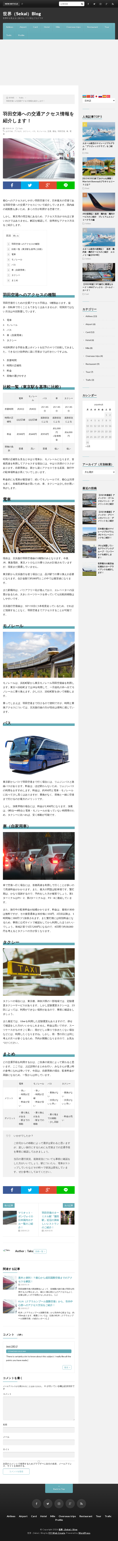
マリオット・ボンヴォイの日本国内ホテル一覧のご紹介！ (25, 1220)
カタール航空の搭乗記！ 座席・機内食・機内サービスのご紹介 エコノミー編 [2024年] (98, 252)
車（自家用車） (17, 270)
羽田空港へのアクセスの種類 (23, 244)
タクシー (26, 131)
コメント (7, 1394)
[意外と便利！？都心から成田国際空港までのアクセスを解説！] (10, 1283)
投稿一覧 (39, 1251)
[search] (82, 4)
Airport (23, 27)
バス (33, 131)
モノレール (41, 131)
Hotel (46, 27)
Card (35, 27)
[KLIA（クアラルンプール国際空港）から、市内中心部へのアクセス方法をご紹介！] (10, 1306)
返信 (66, 1367)
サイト (6, 1449)
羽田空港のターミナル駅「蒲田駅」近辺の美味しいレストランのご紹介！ (50, 1220)
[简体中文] (88, 96)
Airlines (9, 27)
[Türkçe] (108, 96)
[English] (92, 96)
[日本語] (96, 96)
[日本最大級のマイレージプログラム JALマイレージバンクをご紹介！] (89, 534)
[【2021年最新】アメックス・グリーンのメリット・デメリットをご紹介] (89, 517)
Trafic (9, 35)
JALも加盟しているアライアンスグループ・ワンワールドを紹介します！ (106, 551)
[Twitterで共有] (30, 185)
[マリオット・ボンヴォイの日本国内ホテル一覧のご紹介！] (10, 1218)
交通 (49, 131)
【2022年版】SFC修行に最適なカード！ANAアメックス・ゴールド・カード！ (99, 287)
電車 (12, 254)
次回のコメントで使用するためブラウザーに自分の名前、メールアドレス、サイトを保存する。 (37, 1465)
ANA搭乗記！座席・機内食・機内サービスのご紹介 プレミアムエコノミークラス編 (99, 217)
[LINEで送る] (66, 185)
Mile (58, 27)
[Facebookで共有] (12, 185)
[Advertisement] (59, 62)
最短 (54, 131)
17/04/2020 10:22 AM (17, 1351)
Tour (106, 27)
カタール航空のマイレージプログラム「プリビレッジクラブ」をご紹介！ (98, 146)
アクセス (18, 131)
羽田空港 (61, 131)
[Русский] (100, 96)
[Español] (104, 96)
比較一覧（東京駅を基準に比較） (26, 249)
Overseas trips (73, 27)
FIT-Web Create (57, 1533)
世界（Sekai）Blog (22, 13)
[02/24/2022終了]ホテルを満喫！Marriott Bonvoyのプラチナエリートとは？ (99, 181)
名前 (5, 1424)
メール (6, 1437)
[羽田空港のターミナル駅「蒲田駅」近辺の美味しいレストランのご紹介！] (68, 1218)
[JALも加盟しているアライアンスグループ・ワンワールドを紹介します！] (89, 551)
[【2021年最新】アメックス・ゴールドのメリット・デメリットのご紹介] (89, 500)
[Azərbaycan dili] (85, 96)
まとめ (13, 280)
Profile (21, 35)
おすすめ (9, 131)
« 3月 (88, 446)
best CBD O (11, 1346)
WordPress (84, 1533)
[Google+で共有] (48, 185)
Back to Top (59, 1489)
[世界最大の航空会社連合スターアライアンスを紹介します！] (89, 569)
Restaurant (92, 27)
